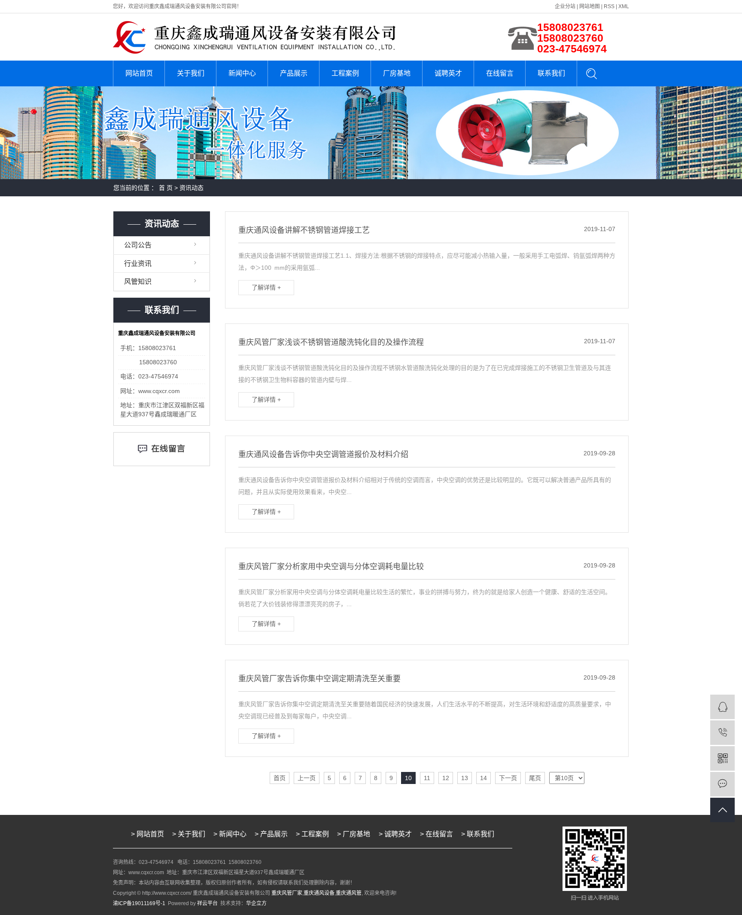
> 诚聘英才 (395, 834)
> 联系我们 (477, 834)
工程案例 (345, 73)
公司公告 (138, 245)
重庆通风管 (349, 893)
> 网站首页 (147, 834)
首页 (280, 778)
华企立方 (256, 903)
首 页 (166, 187)
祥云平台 (207, 903)
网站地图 (589, 6)
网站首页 (139, 73)
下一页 (508, 778)
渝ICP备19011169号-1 (139, 903)
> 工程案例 (312, 834)
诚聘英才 (448, 73)
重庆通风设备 (319, 893)
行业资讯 (138, 263)
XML (623, 6)
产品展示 (293, 73)
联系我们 (551, 73)
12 (445, 778)
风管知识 (138, 281)
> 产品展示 (271, 834)
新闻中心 (242, 73)
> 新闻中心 (229, 834)
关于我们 (190, 73)
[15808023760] (722, 732)
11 (427, 778)
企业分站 (565, 6)
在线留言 (500, 73)
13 (464, 778)
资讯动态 (191, 187)
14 (483, 778)
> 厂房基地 (354, 834)
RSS (609, 6)
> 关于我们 (188, 834)
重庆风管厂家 (286, 893)
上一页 (307, 778)
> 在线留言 (436, 834)
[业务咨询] (722, 707)
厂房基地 (397, 73)
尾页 (535, 778)
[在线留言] (722, 784)
